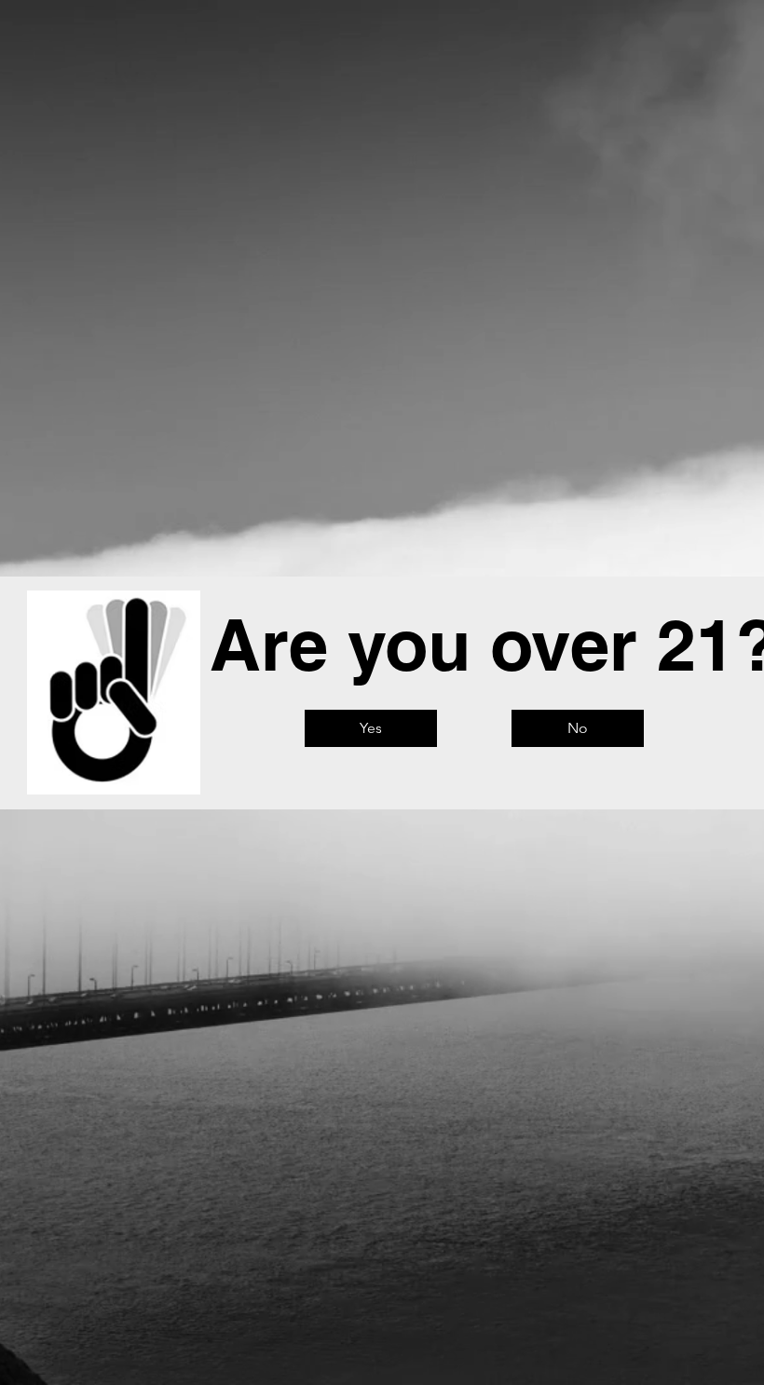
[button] (371, 728)
